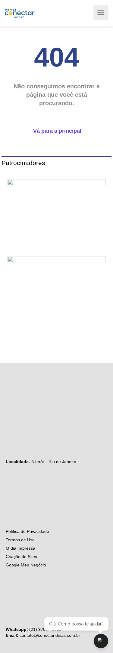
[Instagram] (9, 398)
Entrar (87, 13)
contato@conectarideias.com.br (50, 635)
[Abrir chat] (101, 641)
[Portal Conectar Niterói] (20, 13)
